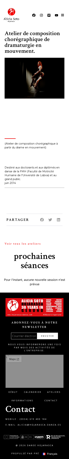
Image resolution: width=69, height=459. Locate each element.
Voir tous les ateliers (23, 244)
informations (22, 400)
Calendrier (32, 392)
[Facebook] (34, 15)
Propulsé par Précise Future (34, 453)
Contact (51, 400)
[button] (62, 15)
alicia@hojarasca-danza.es (39, 424)
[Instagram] (41, 15)
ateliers (54, 392)
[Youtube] (56, 15)
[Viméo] (49, 15)
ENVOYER (47, 336)
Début (13, 392)
